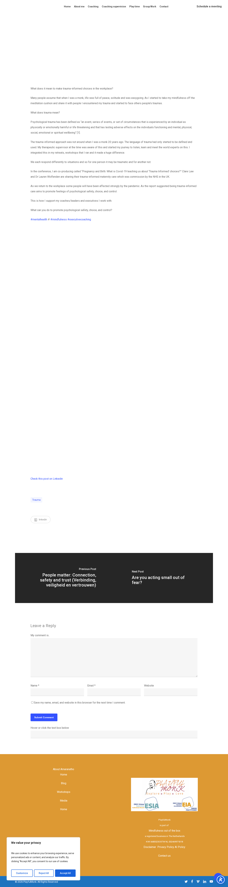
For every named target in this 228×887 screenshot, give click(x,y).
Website (149, 685)
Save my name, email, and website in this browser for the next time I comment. (79, 702)
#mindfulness (58, 219)
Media (63, 800)
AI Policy (180, 847)
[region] (43, 858)
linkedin (42, 519)
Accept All (65, 873)
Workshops (63, 792)
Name (35, 685)
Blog (63, 783)
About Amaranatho (63, 769)
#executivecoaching (79, 219)
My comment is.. (40, 635)
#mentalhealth (39, 219)
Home (63, 774)
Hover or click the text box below (50, 727)
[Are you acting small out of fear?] (163, 578)
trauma (36, 500)
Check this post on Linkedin (47, 478)
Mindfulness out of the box (164, 830)
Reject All (44, 873)
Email (91, 685)
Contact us (164, 855)
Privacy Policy (165, 847)
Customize (22, 873)
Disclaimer (150, 847)
